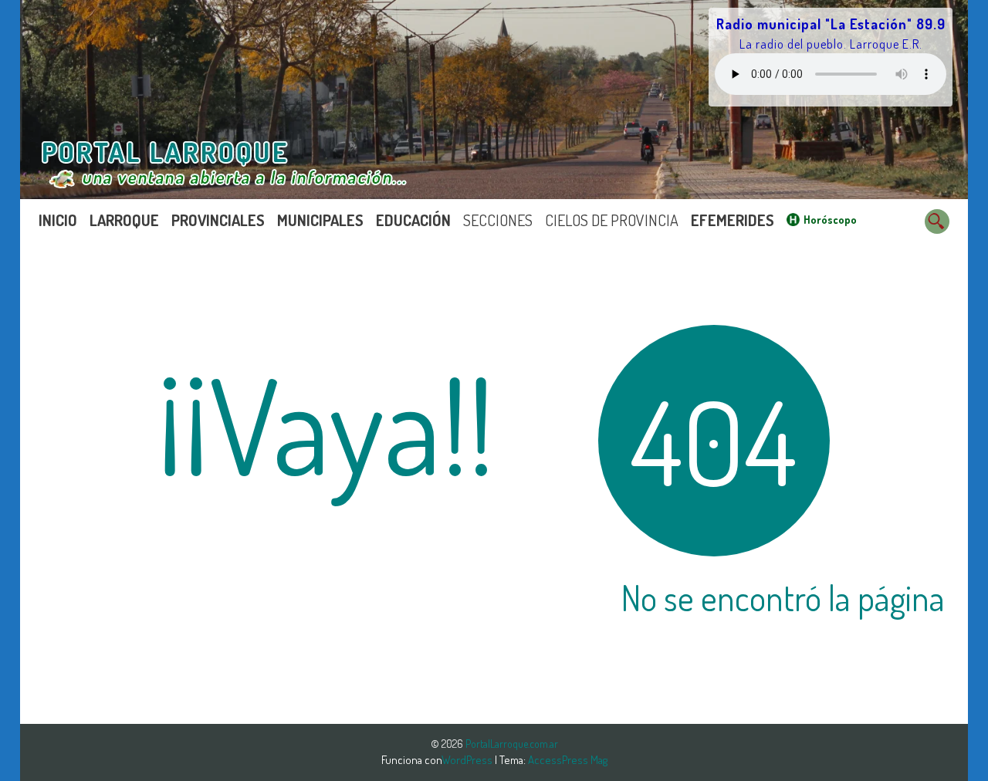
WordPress (468, 759)
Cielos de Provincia (611, 220)
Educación (413, 220)
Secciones (498, 220)
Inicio (58, 220)
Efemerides (732, 220)
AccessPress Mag (567, 759)
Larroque (124, 220)
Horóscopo (830, 219)
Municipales (320, 220)
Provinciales (218, 220)
